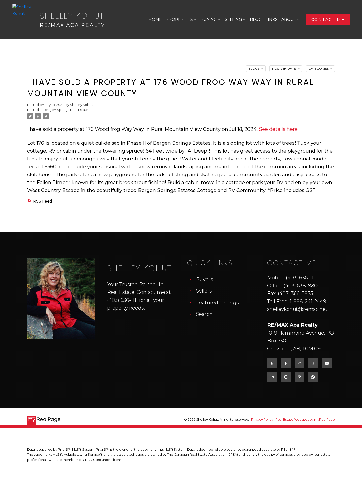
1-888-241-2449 (308, 301)
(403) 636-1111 (122, 300)
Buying (209, 19)
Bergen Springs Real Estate (66, 110)
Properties (179, 19)
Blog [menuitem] (256, 19)
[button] (328, 19)
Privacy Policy (262, 419)
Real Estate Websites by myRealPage (305, 419)
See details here (278, 129)
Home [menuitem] (155, 19)
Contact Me (328, 19)
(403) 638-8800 (302, 285)
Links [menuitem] (272, 19)
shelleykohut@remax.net (297, 309)
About (288, 19)
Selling (233, 19)
